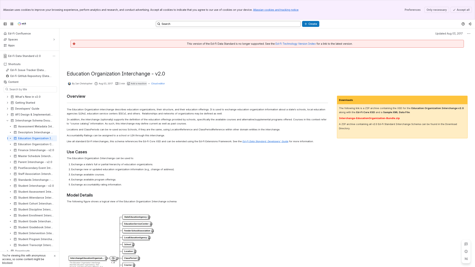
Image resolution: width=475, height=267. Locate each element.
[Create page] (466, 259)
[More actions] (54, 56)
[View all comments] (466, 244)
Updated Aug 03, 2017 (449, 33)
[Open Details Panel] (466, 251)
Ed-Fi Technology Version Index (296, 43)
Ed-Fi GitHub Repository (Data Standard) (29, 76)
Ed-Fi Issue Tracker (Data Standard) (27, 70)
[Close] (55, 256)
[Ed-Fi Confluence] (21, 24)
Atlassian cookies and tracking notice (276, 9)
